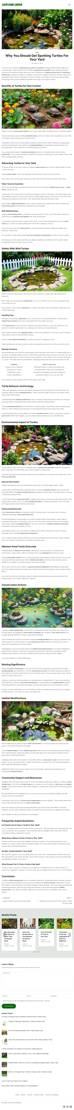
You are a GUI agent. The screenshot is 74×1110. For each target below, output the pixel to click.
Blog (37, 52)
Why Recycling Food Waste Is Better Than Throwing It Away (9, 936)
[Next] (69, 935)
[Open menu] (70, 4)
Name (5, 996)
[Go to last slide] (4, 935)
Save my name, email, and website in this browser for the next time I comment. (26, 1001)
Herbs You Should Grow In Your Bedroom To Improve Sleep (27, 936)
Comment (6, 973)
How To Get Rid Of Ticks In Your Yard (46, 934)
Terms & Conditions (52, 1095)
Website (54, 996)
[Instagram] (70, 1106)
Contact (29, 1095)
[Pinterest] (67, 1106)
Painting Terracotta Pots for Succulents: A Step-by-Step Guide (55, 900)
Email (29, 996)
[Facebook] (64, 1106)
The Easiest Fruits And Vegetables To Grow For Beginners (64, 936)
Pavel (7, 944)
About (23, 1095)
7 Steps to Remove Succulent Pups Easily (16, 899)
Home (17, 1095)
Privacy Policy (39, 1095)
